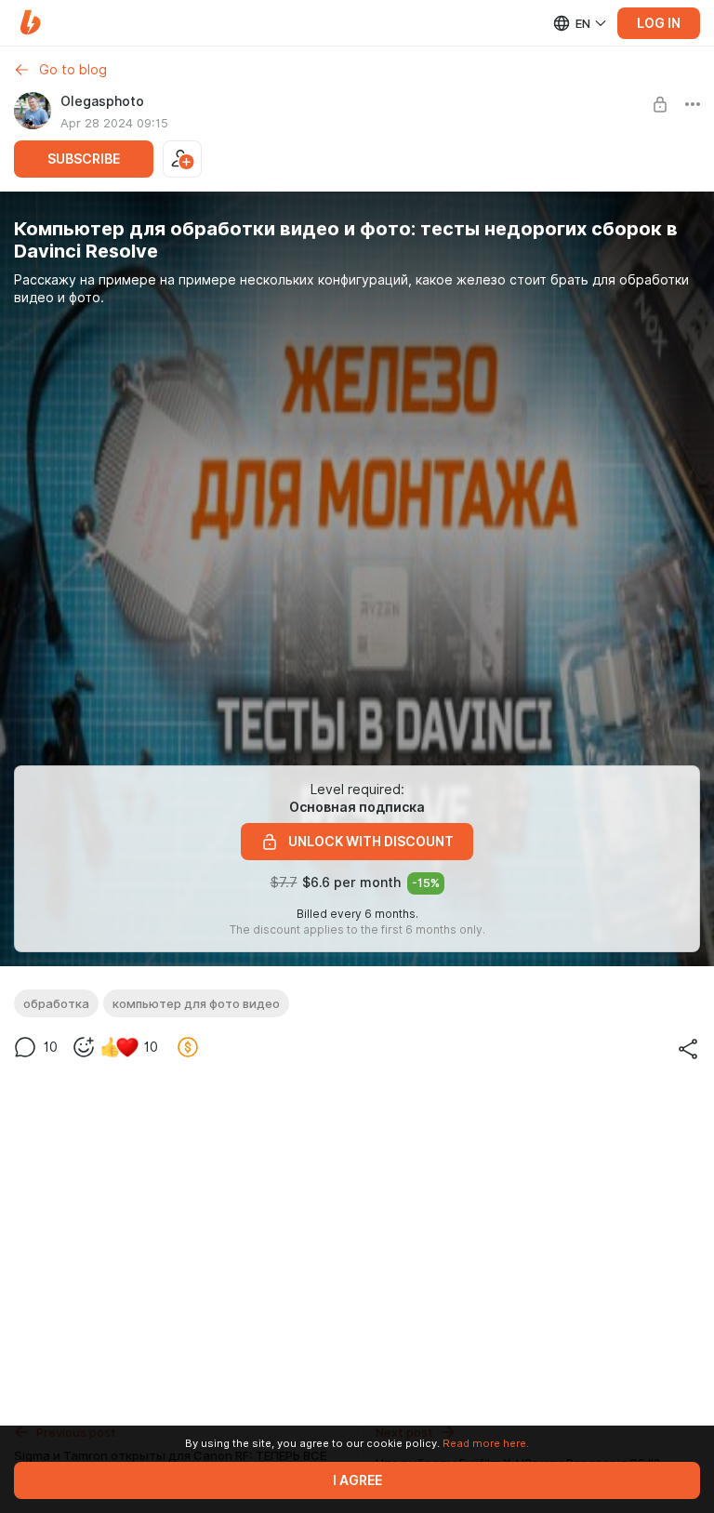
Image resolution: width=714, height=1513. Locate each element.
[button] (30, 23)
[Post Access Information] (660, 104)
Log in (659, 23)
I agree (357, 1480)
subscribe (83, 159)
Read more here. (486, 1443)
